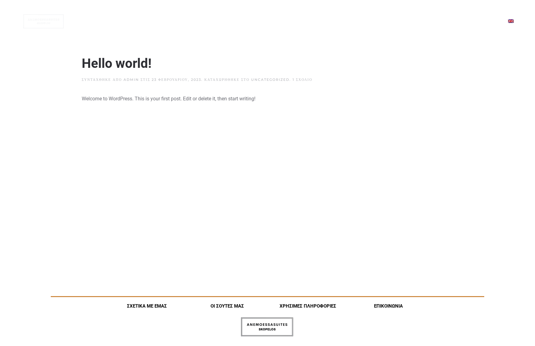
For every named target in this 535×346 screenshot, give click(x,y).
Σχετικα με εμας (326, 21)
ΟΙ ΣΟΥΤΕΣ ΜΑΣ (227, 306)
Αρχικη (287, 21)
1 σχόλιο (302, 79)
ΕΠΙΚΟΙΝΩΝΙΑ (388, 306)
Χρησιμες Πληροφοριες (429, 21)
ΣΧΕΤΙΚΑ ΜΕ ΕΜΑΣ (147, 306)
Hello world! (116, 63)
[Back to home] (43, 21)
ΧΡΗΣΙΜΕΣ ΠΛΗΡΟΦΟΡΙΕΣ (308, 306)
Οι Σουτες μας (373, 21)
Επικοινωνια (482, 21)
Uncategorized (270, 79)
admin (131, 79)
